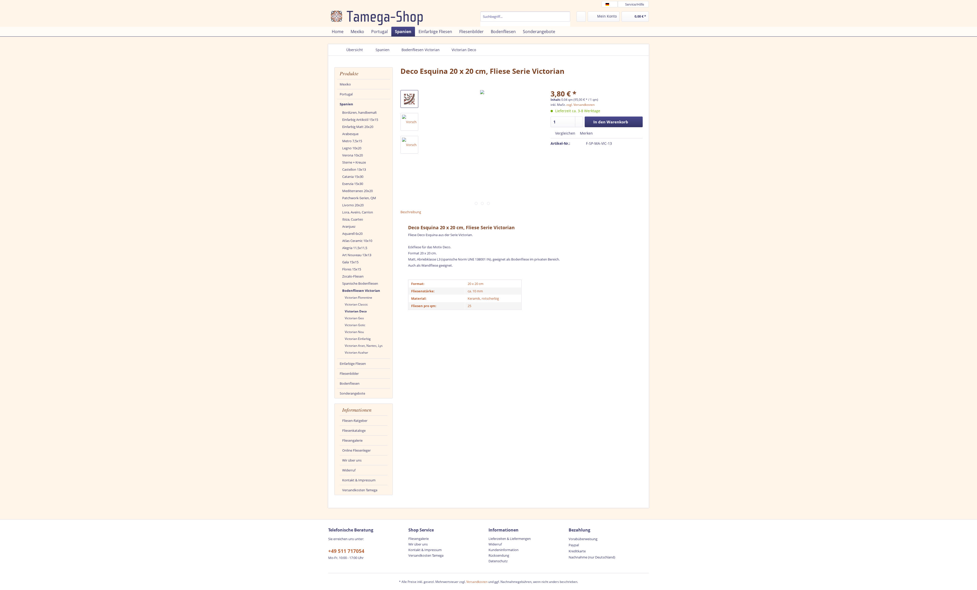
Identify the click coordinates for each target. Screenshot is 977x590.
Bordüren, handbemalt (359, 112)
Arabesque (350, 134)
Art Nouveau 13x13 (356, 255)
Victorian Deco (356, 311)
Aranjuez (348, 226)
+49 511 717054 (346, 551)
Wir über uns (352, 460)
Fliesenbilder (349, 373)
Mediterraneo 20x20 (357, 191)
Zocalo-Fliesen (353, 276)
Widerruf (348, 470)
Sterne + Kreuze (354, 162)
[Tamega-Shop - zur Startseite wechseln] (369, 17)
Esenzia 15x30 (352, 183)
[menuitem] (525, 18)
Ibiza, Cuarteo (352, 219)
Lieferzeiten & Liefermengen (510, 538)
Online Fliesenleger (356, 450)
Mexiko (345, 84)
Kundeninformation (504, 550)
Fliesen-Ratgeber (354, 420)
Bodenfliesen (350, 383)
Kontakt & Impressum (359, 480)
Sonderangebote (352, 393)
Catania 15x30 (352, 176)
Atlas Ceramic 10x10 (357, 240)
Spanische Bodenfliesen (360, 283)
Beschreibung (410, 212)
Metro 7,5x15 (352, 141)
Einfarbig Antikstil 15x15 (360, 119)
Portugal (346, 94)
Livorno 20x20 (353, 205)
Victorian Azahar (356, 352)
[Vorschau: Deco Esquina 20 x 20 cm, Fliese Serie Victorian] (409, 99)
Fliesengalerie (352, 440)
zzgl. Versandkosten (580, 105)
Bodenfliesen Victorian (361, 290)
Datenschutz (498, 561)
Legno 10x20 (351, 148)
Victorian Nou (354, 332)
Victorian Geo (354, 318)
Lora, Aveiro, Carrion (357, 212)
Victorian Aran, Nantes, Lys (364, 345)
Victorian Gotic (355, 325)
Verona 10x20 (352, 155)
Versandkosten (476, 582)
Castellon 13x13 (354, 169)
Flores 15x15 (351, 269)
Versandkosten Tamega (359, 490)
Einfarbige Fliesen (353, 363)
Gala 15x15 (350, 262)
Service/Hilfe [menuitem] (634, 4)
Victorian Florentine (358, 297)
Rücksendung (499, 555)
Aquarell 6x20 (352, 233)
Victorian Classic (356, 304)
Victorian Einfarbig (358, 339)
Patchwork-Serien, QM (359, 198)
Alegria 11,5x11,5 (354, 248)
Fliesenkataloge (354, 430)
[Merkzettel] (581, 16)
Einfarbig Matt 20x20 (357, 126)
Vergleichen (564, 133)
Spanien (346, 104)
